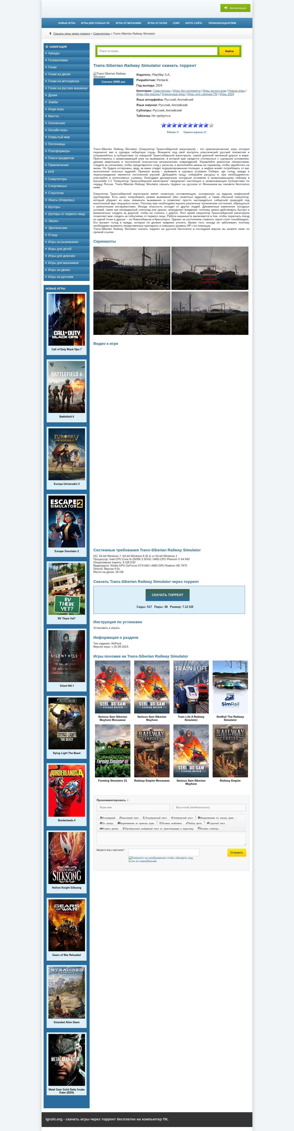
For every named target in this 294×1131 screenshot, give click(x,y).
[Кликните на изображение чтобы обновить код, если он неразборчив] (164, 861)
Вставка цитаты (110, 828)
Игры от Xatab (157, 23)
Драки (52, 95)
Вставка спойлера (209, 828)
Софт (176, 23)
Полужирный (108, 818)
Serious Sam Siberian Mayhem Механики (112, 718)
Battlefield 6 (66, 416)
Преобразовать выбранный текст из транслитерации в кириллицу (159, 828)
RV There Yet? (66, 618)
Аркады (54, 53)
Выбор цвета (195, 823)
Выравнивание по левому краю (217, 818)
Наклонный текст (130, 818)
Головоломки (58, 60)
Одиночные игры (174, 94)
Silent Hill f (67, 685)
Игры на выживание (63, 242)
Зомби (53, 102)
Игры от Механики (128, 23)
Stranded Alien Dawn (67, 1022)
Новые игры (66, 23)
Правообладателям (222, 23)
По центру (107, 823)
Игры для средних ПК (202, 94)
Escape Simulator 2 (67, 551)
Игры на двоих (59, 270)
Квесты (53, 116)
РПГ (51, 172)
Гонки (52, 67)
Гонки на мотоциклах (63, 81)
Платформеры (59, 151)
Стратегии (56, 193)
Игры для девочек (61, 256)
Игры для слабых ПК (95, 23)
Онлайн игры (58, 130)
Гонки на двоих (59, 74)
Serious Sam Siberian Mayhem (151, 718)
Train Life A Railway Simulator (191, 718)
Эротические (57, 228)
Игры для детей (59, 249)
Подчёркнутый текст (156, 818)
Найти (229, 51)
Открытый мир (59, 137)
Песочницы (56, 144)
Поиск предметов (61, 158)
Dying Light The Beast (66, 753)
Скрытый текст (217, 823)
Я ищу (52, 235)
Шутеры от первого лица (66, 214)
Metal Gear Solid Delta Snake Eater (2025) (67, 1091)
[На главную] (147, 8)
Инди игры (56, 109)
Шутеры (54, 207)
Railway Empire (230, 780)
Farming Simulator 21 (112, 780)
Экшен (53, 221)
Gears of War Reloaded (66, 954)
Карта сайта (193, 23)
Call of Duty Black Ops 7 (67, 349)
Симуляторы (57, 179)
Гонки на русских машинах (68, 88)
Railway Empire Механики (152, 780)
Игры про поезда (148, 94)
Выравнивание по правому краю (137, 823)
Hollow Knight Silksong (66, 887)
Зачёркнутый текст (183, 818)
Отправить (236, 852)
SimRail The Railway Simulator (230, 718)
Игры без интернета (186, 90)
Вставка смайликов (172, 823)
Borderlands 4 (66, 820)
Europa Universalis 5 (67, 483)
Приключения (58, 165)
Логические (56, 123)
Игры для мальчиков (63, 263)
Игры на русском (60, 277)
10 (211, 125)
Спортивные (57, 186)
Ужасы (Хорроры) (61, 200)
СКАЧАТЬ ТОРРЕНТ (167, 595)
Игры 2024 (227, 94)
